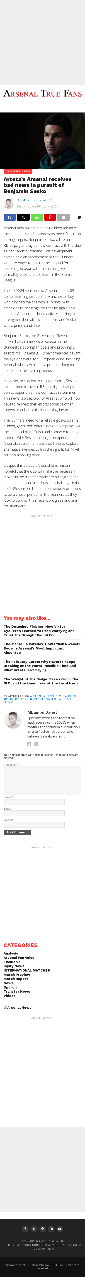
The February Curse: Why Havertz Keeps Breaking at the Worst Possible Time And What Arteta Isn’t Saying (40, 666)
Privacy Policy (54, 1245)
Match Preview (17, 975)
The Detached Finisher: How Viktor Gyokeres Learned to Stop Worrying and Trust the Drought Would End (39, 631)
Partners (74, 1245)
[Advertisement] (42, 42)
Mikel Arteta (59, 699)
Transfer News (17, 991)
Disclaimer (56, 1241)
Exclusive (12, 962)
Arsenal (36, 696)
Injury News (14, 966)
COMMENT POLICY (33, 1241)
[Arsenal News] (18, 1008)
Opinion (10, 987)
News (9, 983)
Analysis (11, 953)
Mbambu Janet (34, 200)
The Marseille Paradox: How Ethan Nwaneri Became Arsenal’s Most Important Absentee (42, 648)
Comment (10, 765)
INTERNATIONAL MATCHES (27, 970)
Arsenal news (53, 696)
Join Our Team (44, 1248)
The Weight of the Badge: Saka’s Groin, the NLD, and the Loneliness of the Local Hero (41, 681)
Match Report (16, 979)
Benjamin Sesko (38, 699)
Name (8, 797)
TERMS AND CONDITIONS (23, 1245)
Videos (10, 996)
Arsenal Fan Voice (19, 958)
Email (8, 808)
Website (9, 820)
